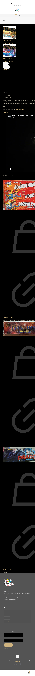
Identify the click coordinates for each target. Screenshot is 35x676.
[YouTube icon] (18, 5)
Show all (5, 69)
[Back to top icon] (17, 656)
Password (6, 637)
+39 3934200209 (13, 1)
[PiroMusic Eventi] (17, 10)
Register (6, 648)
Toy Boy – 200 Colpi (7, 443)
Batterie (22, 109)
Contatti (8, 618)
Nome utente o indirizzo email (11, 632)
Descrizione (5, 112)
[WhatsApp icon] (14, 5)
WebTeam (17, 661)
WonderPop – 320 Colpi (8, 317)
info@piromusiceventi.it (18, 3)
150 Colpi (17, 109)
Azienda (8, 611)
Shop (8, 621)
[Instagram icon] (20, 5)
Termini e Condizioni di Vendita (14, 615)
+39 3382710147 (23, 1)
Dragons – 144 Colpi (7, 569)
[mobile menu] (32, 10)
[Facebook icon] (16, 5)
